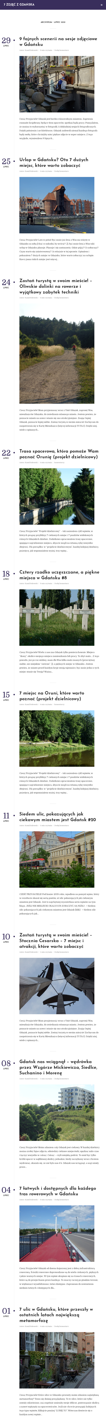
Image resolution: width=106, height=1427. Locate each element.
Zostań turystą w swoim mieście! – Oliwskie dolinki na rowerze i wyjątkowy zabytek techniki (55, 287)
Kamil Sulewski (31, 50)
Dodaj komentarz (61, 50)
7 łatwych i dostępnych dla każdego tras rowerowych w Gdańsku (57, 1191)
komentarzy (59, 462)
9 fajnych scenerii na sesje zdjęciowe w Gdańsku (58, 42)
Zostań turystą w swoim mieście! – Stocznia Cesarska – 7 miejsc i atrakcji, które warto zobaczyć (55, 941)
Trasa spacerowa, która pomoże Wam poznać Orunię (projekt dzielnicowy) (59, 454)
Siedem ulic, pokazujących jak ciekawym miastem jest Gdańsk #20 (57, 817)
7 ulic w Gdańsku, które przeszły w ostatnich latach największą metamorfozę (56, 1315)
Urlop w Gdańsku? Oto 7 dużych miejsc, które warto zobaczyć (53, 163)
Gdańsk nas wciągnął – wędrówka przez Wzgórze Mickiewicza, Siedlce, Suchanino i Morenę (58, 1068)
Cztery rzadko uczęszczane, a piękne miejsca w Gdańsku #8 (59, 575)
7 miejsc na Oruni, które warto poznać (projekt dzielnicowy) (51, 696)
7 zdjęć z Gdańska (19, 4)
